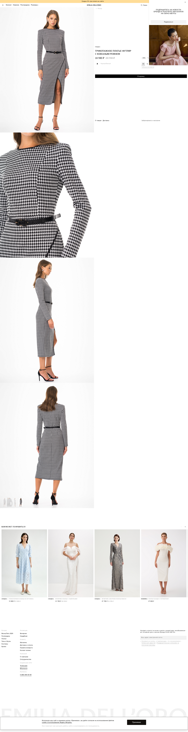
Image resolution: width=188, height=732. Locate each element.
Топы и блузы (6, 641)
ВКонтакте (23, 668)
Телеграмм (23, 666)
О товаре (98, 120)
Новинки (16, 5)
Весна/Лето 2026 (7, 633)
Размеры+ (34, 5)
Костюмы (5, 644)
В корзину (141, 76)
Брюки (4, 646)
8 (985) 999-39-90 (25, 675)
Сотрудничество (25, 659)
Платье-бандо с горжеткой (158, 598)
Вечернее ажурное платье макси (114, 598)
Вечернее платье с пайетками (66, 598)
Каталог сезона (25, 650)
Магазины (23, 642)
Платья (4, 638)
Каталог (9, 5)
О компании (24, 657)
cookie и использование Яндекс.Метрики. (57, 722)
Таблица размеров (148, 67)
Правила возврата (26, 648)
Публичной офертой (148, 643)
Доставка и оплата (26, 645)
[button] (185, 526)
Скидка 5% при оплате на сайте (93, 1)
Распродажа (25, 5)
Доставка (106, 120)
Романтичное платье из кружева (21, 598)
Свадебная (23, 636)
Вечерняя (23, 633)
